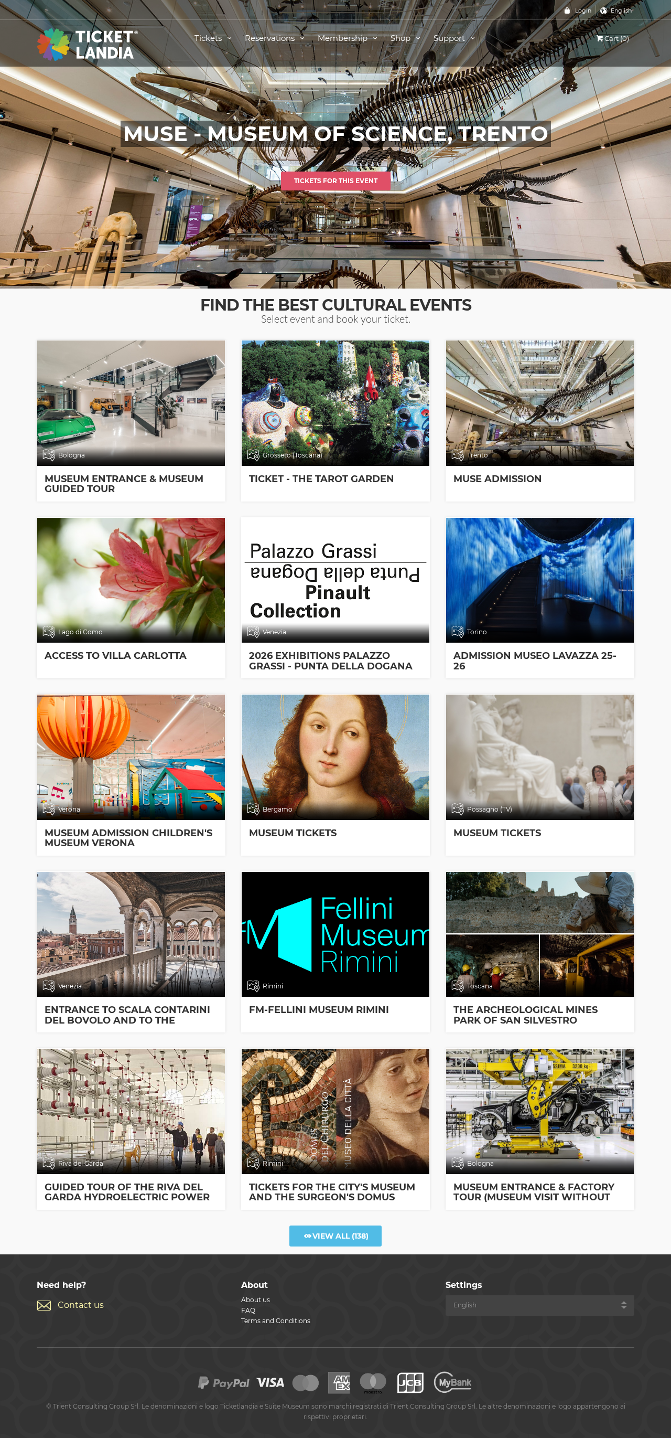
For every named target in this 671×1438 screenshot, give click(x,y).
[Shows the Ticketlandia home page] (104, 44)
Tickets (209, 38)
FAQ (248, 1310)
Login (583, 10)
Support (450, 38)
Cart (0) (616, 38)
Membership (344, 38)
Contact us (81, 1305)
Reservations (271, 38)
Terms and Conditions (275, 1321)
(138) (340, 1236)
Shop (402, 38)
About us (255, 1300)
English (621, 10)
